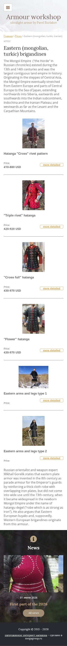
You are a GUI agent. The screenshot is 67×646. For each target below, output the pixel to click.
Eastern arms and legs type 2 (25, 451)
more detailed (51, 164)
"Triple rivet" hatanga (19, 215)
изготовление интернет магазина (26, 635)
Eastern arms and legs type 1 (25, 393)
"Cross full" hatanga (19, 277)
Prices (18, 36)
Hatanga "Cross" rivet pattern (26, 153)
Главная (8, 36)
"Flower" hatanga (16, 339)
